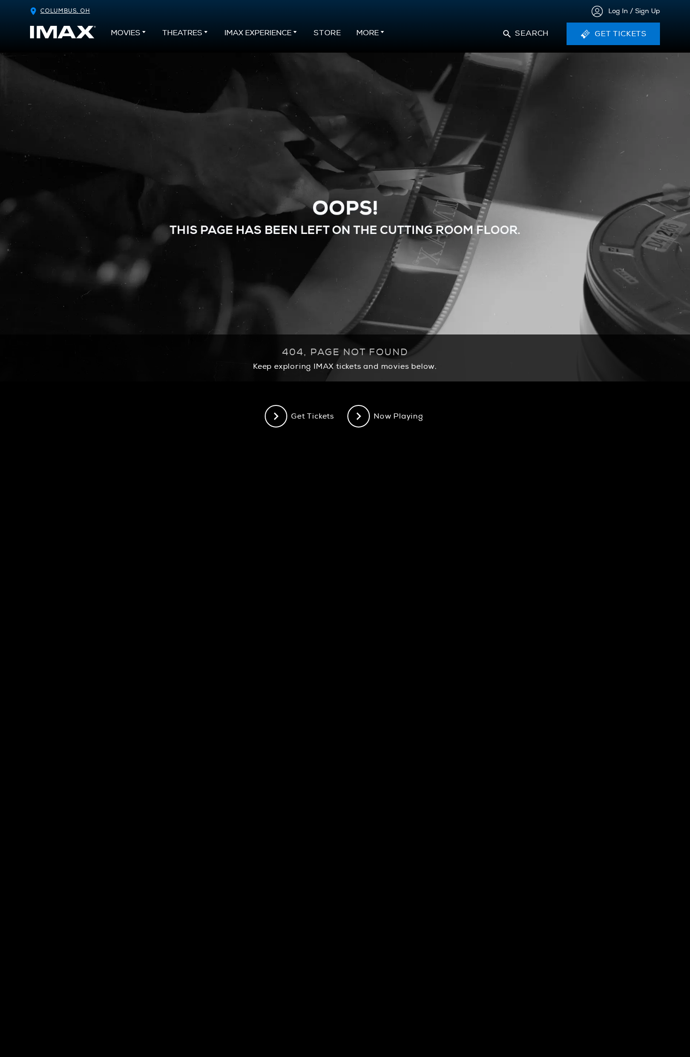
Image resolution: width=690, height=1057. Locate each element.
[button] (526, 34)
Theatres (182, 33)
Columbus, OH (65, 11)
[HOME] (63, 32)
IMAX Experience (257, 33)
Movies (125, 33)
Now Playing (398, 416)
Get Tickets (312, 416)
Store (327, 35)
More (367, 33)
